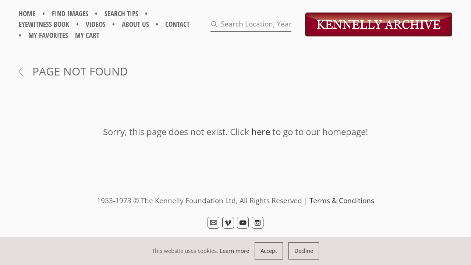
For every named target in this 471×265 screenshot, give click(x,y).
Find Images (70, 13)
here (260, 132)
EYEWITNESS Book (44, 24)
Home (27, 13)
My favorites (48, 35)
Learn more (234, 250)
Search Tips (121, 13)
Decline (303, 250)
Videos (96, 24)
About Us (135, 24)
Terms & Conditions (341, 200)
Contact (177, 24)
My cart (87, 35)
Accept (269, 250)
